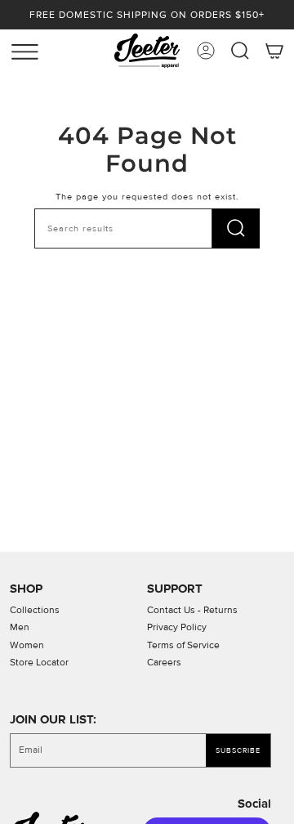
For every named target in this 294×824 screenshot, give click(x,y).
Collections (35, 610)
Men (19, 627)
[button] (240, 51)
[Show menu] (16, 48)
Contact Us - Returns (192, 610)
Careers (164, 662)
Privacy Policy (177, 627)
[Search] (236, 228)
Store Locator (39, 662)
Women (27, 645)
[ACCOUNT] (206, 51)
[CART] (274, 51)
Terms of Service (183, 645)
